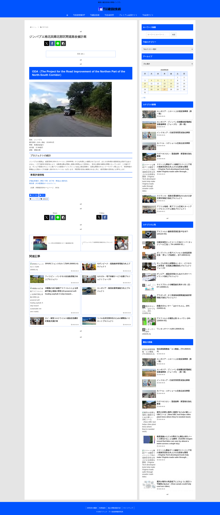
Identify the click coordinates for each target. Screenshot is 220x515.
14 (171, 83)
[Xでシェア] (46, 43)
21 (171, 86)
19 (158, 86)
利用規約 (102, 508)
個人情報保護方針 (114, 508)
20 (164, 86)
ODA (43, 195)
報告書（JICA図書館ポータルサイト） (43, 183)
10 (145, 83)
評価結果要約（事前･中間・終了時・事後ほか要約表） (49, 181)
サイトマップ (128, 508)
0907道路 (35, 195)
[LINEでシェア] (57, 43)
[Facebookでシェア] (52, 43)
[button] (63, 43)
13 (164, 83)
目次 (78, 54)
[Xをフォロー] (99, 217)
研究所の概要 (92, 508)
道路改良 (45, 199)
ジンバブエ (35, 199)
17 (145, 86)
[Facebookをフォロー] (104, 217)
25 (151, 89)
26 (158, 89)
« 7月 (144, 98)
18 (151, 86)
